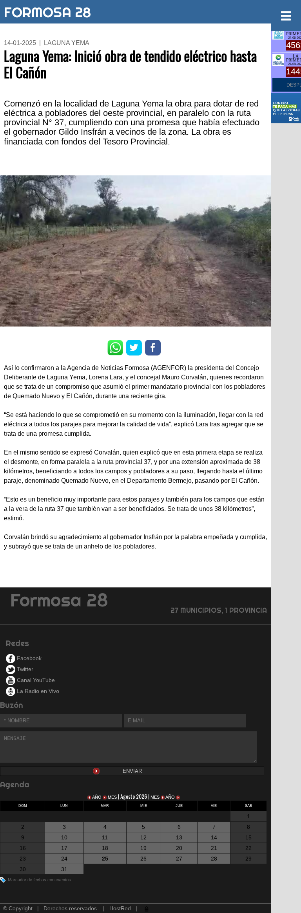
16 (23, 848)
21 (214, 848)
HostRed (120, 908)
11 (105, 837)
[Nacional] (278, 33)
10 (64, 837)
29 (248, 858)
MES (112, 797)
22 (248, 848)
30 (23, 869)
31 (64, 869)
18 (105, 848)
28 (214, 858)
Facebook (28, 658)
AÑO (97, 797)
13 (179, 837)
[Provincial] (278, 59)
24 (64, 858)
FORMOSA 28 (47, 10)
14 (214, 837)
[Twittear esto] (134, 347)
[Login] (146, 908)
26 (143, 858)
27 (179, 858)
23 (23, 858)
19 (143, 848)
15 (248, 837)
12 (143, 837)
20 (179, 848)
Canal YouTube (35, 680)
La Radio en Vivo (37, 691)
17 (64, 848)
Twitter (24, 669)
